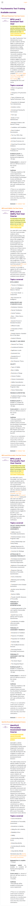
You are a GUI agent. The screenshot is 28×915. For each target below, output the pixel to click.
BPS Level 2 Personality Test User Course (14, 455)
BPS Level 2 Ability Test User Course (12, 208)
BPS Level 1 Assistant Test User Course (13, 16)
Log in (25, 2)
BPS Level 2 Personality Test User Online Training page (17, 472)
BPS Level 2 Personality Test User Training (17, 76)
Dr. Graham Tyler (20, 204)
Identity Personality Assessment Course (14, 722)
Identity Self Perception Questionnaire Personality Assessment (18, 855)
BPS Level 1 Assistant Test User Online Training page (17, 33)
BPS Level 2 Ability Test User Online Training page (17, 225)
